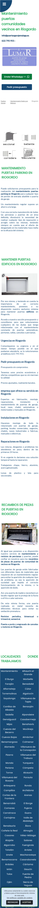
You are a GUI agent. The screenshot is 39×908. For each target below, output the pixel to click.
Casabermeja (28, 719)
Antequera (9, 785)
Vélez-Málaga (28, 835)
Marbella (28, 679)
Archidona (28, 790)
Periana (9, 767)
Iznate (9, 854)
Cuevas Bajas (9, 737)
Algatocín (28, 693)
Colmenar (28, 741)
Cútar (28, 688)
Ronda (28, 785)
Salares (28, 840)
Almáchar (28, 737)
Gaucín (28, 869)
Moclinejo (28, 729)
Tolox (9, 874)
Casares (9, 835)
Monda (9, 762)
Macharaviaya (28, 854)
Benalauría (9, 825)
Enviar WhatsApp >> (15, 76)
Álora (28, 825)
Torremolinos (9, 693)
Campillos (9, 790)
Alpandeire (28, 714)
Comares (9, 808)
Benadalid (28, 683)
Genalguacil (9, 719)
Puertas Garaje (3, 102)
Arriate (28, 849)
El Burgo (9, 679)
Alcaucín (28, 772)
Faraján (9, 683)
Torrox (9, 772)
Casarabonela (28, 859)
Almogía (28, 830)
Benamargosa (9, 741)
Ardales (9, 864)
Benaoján (28, 706)
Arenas (28, 795)
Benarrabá (9, 803)
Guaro (28, 812)
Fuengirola (28, 845)
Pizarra (9, 754)
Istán (9, 869)
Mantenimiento (9, 671)
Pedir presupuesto (17, 87)
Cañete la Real (9, 830)
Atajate (9, 840)
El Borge (28, 803)
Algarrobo (9, 845)
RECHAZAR (13, 902)
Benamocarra (9, 859)
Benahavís (28, 724)
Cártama (28, 864)
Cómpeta (28, 767)
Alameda (9, 746)
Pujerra (28, 808)
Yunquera (28, 762)
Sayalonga (9, 698)
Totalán (9, 849)
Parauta (28, 777)
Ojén (9, 882)
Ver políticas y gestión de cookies (19, 898)
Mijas (9, 724)
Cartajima (9, 817)
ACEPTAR (26, 902)
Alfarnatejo (9, 688)
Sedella (9, 714)
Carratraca (9, 812)
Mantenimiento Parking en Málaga (19, 102)
